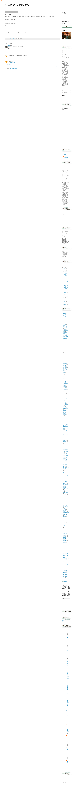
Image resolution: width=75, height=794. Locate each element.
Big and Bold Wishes (65, 360)
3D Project (64, 313)
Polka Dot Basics (65, 488)
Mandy (13, 28)
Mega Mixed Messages (65, 472)
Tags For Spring (65, 526)
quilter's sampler (65, 492)
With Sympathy (65, 564)
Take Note (64, 528)
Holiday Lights (65, 455)
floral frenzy (65, 424)
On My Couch (65, 479)
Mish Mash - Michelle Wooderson (67, 728)
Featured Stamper (64, 414)
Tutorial (64, 557)
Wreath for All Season (65, 573)
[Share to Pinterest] (21, 38)
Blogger (42, 791)
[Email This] (17, 38)
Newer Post (7, 66)
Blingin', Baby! (66, 281)
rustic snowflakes (65, 499)
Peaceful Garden (65, 484)
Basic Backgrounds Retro (65, 350)
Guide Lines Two (65, 442)
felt (63, 415)
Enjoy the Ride (65, 400)
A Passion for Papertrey (17, 5)
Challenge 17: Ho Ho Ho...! (66, 288)
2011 (64, 267)
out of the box (65, 483)
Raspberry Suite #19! (66, 279)
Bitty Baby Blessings (64, 366)
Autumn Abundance (65, 326)
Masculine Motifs (65, 469)
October (65, 292)
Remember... (66, 284)
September (66, 293)
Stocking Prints (65, 517)
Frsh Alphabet (65, 430)
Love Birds (64, 468)
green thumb (65, 439)
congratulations (65, 383)
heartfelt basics (65, 449)
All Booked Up (65, 319)
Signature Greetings (64, 511)
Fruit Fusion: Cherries (65, 432)
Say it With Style (65, 501)
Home (33, 66)
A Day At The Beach (65, 315)
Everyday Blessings (64, 403)
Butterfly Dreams (65, 375)
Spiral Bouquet (65, 514)
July (64, 297)
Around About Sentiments (65, 321)
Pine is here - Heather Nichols (67, 629)
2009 (64, 270)
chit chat (64, 382)
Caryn (65, 156)
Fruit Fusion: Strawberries (65, 434)
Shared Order (65, 505)
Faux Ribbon (65, 412)
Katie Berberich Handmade (12, 54)
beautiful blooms (65, 351)
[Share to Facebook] (20, 38)
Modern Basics (65, 477)
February (65, 304)
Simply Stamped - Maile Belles (67, 740)
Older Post (57, 66)
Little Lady (64, 466)
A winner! (65, 282)
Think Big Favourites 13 (65, 538)
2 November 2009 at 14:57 (12, 62)
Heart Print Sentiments (65, 446)
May (65, 300)
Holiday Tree (65, 459)
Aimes (65, 154)
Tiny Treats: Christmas (65, 545)
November (66, 273)
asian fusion (65, 323)
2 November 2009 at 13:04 (12, 56)
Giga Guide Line (65, 437)
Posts (64, 90)
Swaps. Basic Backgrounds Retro (65, 525)
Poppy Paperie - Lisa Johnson (67, 664)
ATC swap (64, 324)
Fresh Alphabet (65, 426)
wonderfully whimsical (65, 570)
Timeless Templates (64, 542)
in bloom (64, 461)
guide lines (65, 441)
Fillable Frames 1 (65, 418)
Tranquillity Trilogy (65, 551)
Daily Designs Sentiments (65, 389)
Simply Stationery (66, 512)
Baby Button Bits (65, 327)
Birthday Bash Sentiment (65, 364)
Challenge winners (65, 275)
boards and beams (65, 372)
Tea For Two (65, 532)
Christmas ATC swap (66, 286)
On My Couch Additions (65, 482)
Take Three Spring (65, 530)
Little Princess (65, 467)
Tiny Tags (64, 543)
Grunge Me (65, 440)
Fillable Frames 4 (65, 422)
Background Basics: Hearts (65, 339)
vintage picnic (65, 559)
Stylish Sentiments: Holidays (65, 522)
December (65, 271)
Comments (65, 92)
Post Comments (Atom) (13, 68)
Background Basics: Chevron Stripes (65, 330)
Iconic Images (65, 460)
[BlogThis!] (18, 38)
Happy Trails (65, 444)
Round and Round (65, 497)
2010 (64, 268)
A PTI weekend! (66, 277)
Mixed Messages (65, 475)
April (65, 301)
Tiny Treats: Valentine (65, 549)
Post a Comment (9, 64)
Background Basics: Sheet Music (65, 342)
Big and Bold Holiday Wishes (65, 357)
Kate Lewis (66, 157)
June (65, 298)
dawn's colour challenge (65, 393)
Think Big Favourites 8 (65, 540)
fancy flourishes (65, 408)
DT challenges (65, 398)
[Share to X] (19, 38)
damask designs (65, 390)
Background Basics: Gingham (65, 336)
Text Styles (64, 536)
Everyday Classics (64, 407)
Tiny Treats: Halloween (65, 547)
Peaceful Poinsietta (64, 487)
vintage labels (65, 558)
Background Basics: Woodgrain (65, 345)
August (65, 296)
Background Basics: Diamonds (65, 333)
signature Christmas (64, 509)
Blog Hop (64, 368)
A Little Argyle (65, 316)
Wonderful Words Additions (65, 568)
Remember (65, 494)
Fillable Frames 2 (65, 420)
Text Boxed (65, 535)
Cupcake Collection (64, 386)
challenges (65, 381)
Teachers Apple (65, 533)
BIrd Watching (65, 362)
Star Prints (64, 516)
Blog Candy (65, 367)
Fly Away (64, 425)
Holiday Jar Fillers (65, 454)
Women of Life (65, 566)
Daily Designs (65, 387)
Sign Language (65, 506)
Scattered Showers (64, 503)
